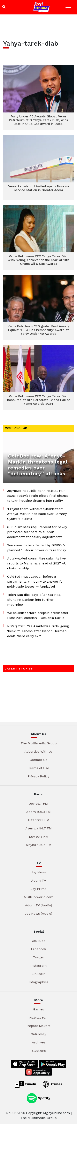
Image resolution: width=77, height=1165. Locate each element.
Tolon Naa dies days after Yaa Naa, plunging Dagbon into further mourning (34, 600)
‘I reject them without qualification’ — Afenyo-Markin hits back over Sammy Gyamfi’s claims (37, 514)
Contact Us (38, 760)
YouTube (38, 941)
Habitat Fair (38, 1018)
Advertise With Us (38, 751)
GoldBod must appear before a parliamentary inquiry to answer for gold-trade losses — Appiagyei (35, 581)
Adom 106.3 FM (38, 812)
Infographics (38, 982)
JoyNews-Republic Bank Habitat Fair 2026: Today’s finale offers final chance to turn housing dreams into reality (38, 496)
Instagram (38, 965)
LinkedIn (38, 974)
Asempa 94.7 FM (38, 828)
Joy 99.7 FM (38, 803)
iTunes (56, 1084)
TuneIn (30, 1084)
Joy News (38, 872)
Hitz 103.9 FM (38, 820)
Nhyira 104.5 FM (38, 845)
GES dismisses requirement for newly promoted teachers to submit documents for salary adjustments (37, 532)
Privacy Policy (38, 776)
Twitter (38, 957)
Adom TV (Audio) (38, 905)
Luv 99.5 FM (38, 837)
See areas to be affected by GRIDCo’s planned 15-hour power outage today (36, 547)
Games (38, 1009)
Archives (38, 1042)
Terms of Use (38, 768)
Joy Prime (38, 889)
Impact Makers (39, 1026)
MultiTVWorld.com (38, 897)
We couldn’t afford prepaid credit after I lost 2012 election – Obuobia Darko (37, 615)
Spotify (43, 1098)
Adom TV (38, 880)
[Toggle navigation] (69, 8)
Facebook (38, 949)
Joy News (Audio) (38, 913)
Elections (38, 1051)
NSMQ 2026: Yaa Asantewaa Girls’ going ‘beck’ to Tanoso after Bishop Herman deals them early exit (38, 631)
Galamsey (38, 1034)
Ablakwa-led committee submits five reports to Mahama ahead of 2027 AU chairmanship (37, 563)
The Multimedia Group (39, 743)
